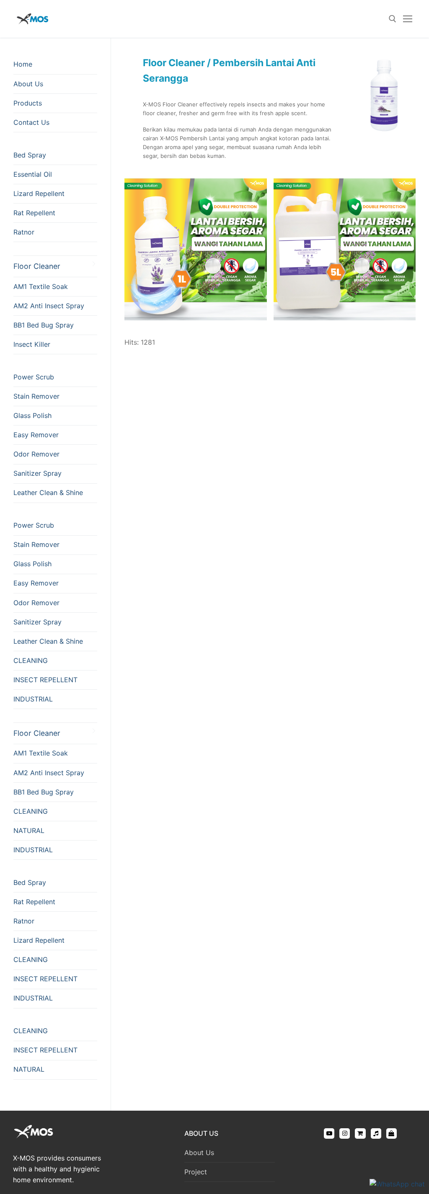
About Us (28, 84)
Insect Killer (31, 344)
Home (22, 64)
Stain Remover (36, 396)
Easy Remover (36, 435)
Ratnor (23, 232)
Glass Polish (32, 415)
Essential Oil (32, 174)
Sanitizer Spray (37, 473)
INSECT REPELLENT (45, 680)
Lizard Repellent (39, 193)
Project (195, 1172)
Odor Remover (36, 454)
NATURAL (28, 830)
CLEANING (30, 660)
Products (27, 103)
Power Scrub (33, 377)
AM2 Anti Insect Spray (48, 306)
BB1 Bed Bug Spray (43, 325)
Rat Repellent (34, 213)
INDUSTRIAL (33, 699)
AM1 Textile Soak (40, 286)
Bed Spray (29, 155)
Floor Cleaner (36, 266)
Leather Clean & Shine (48, 492)
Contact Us (31, 122)
